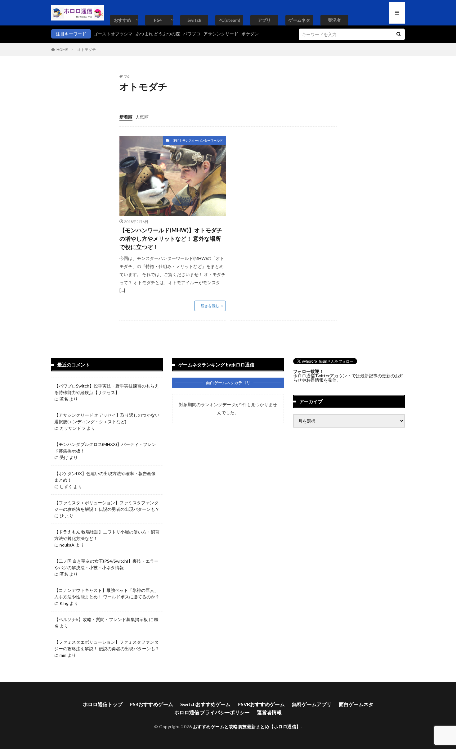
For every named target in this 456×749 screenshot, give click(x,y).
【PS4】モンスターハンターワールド (197, 140)
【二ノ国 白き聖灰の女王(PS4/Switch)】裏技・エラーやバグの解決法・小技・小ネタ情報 (106, 564)
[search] (398, 34)
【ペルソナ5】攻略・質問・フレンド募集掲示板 (101, 619)
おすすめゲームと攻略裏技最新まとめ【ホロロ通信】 (247, 726)
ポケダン (250, 33)
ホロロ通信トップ (103, 704)
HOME (62, 49)
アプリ (264, 20)
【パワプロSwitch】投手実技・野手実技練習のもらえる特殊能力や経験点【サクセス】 (106, 389)
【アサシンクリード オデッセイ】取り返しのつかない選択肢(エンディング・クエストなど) (106, 418)
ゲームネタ (299, 20)
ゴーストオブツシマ (112, 33)
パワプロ (191, 33)
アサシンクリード (220, 33)
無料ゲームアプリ (312, 704)
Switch (194, 20)
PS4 (158, 20)
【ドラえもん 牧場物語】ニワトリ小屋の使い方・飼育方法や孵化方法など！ (106, 535)
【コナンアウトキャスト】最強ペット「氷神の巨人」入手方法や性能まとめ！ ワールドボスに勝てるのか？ (106, 593)
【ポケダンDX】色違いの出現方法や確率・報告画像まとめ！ (105, 477)
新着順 (125, 117)
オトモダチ (86, 49)
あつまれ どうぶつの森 (158, 33)
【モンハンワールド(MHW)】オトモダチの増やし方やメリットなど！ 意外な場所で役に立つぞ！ (170, 238)
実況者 (334, 20)
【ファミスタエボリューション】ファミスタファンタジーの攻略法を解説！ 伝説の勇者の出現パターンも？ (106, 506)
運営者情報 (269, 712)
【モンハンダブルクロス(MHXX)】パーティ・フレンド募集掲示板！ (105, 447)
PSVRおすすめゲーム (261, 704)
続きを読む (210, 305)
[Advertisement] (282, 179)
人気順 (142, 117)
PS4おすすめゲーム (151, 704)
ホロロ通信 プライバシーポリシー (212, 712)
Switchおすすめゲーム (205, 704)
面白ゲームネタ (356, 704)
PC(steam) (229, 20)
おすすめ (122, 20)
